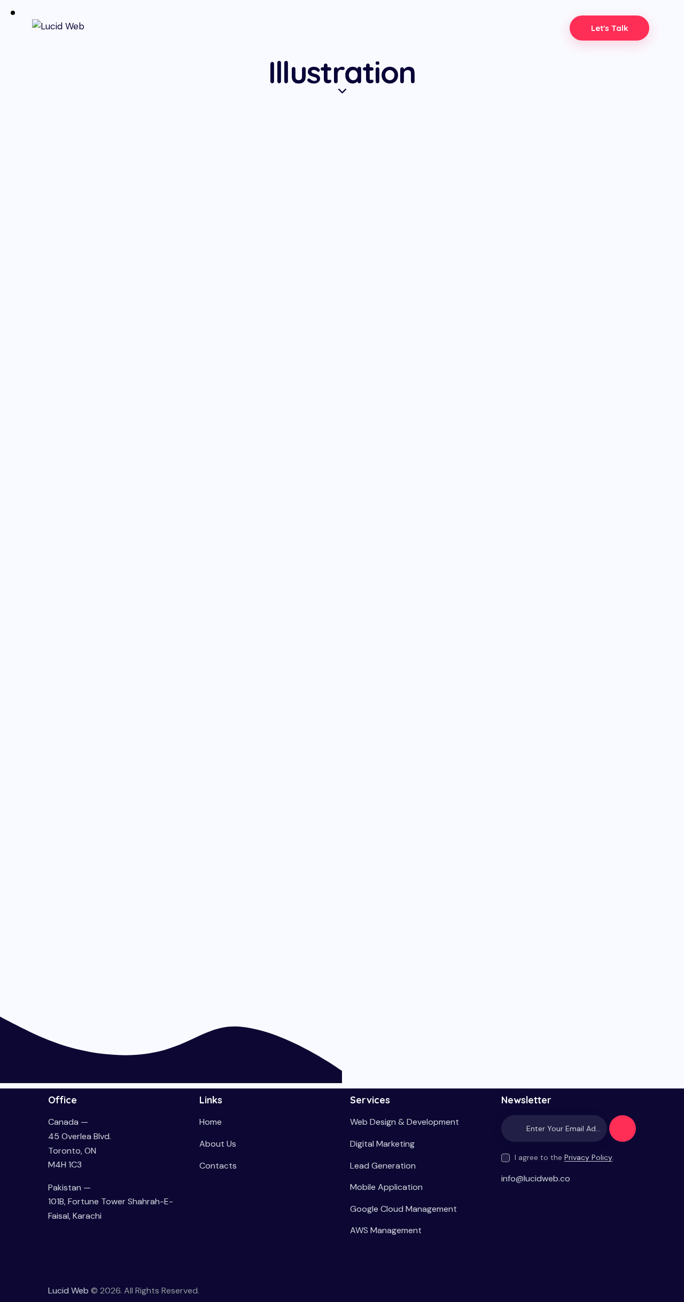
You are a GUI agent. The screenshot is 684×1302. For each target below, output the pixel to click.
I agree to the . (564, 1157)
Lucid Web (68, 1290)
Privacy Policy (588, 1158)
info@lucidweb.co (535, 1178)
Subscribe (622, 1133)
